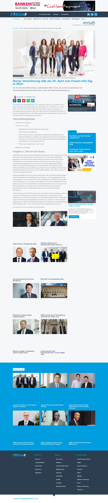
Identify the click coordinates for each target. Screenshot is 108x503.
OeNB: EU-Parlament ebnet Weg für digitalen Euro (80, 443)
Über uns (37, 459)
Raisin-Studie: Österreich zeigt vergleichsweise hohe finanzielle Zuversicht (79, 406)
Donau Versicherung (21, 105)
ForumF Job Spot (80, 197)
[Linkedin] (92, 14)
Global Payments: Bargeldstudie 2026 (24, 244)
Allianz (79, 473)
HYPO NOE (59, 476)
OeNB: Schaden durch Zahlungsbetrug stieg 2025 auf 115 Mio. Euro (53, 316)
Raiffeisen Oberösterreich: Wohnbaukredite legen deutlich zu (51, 244)
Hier (14, 207)
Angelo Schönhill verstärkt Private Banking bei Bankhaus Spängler (51, 443)
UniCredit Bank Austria (62, 466)
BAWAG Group (60, 469)
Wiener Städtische (82, 466)
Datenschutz (38, 466)
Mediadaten (38, 473)
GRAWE (79, 476)
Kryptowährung (66, 19)
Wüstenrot (80, 490)
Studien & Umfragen (55, 19)
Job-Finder (55, 14)
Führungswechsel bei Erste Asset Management (23, 280)
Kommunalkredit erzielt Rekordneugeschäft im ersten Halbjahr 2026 (53, 352)
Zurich (79, 483)
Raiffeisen (59, 462)
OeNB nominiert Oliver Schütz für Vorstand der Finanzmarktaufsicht (23, 443)
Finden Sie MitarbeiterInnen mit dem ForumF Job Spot (81, 205)
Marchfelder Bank (61, 486)
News (21, 28)
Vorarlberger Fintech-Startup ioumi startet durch (79, 150)
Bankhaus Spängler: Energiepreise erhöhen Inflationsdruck (23, 352)
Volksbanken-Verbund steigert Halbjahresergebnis (22, 316)
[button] (95, 14)
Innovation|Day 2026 (44, 14)
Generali (79, 469)
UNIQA (79, 462)
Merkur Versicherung (83, 486)
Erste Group (59, 459)
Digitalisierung (37, 19)
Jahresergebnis (28, 19)
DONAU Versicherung (83, 479)
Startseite (15, 28)
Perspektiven (64, 14)
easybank (58, 483)
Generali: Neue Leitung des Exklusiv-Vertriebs (52, 406)
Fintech (83, 19)
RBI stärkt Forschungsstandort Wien (52, 279)
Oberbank (58, 473)
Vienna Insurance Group (83, 459)
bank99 (58, 479)
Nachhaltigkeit (76, 19)
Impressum (38, 469)
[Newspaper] (88, 14)
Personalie (45, 19)
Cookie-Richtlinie (39, 462)
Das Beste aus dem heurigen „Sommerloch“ (79, 137)
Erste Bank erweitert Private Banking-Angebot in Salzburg (25, 406)
